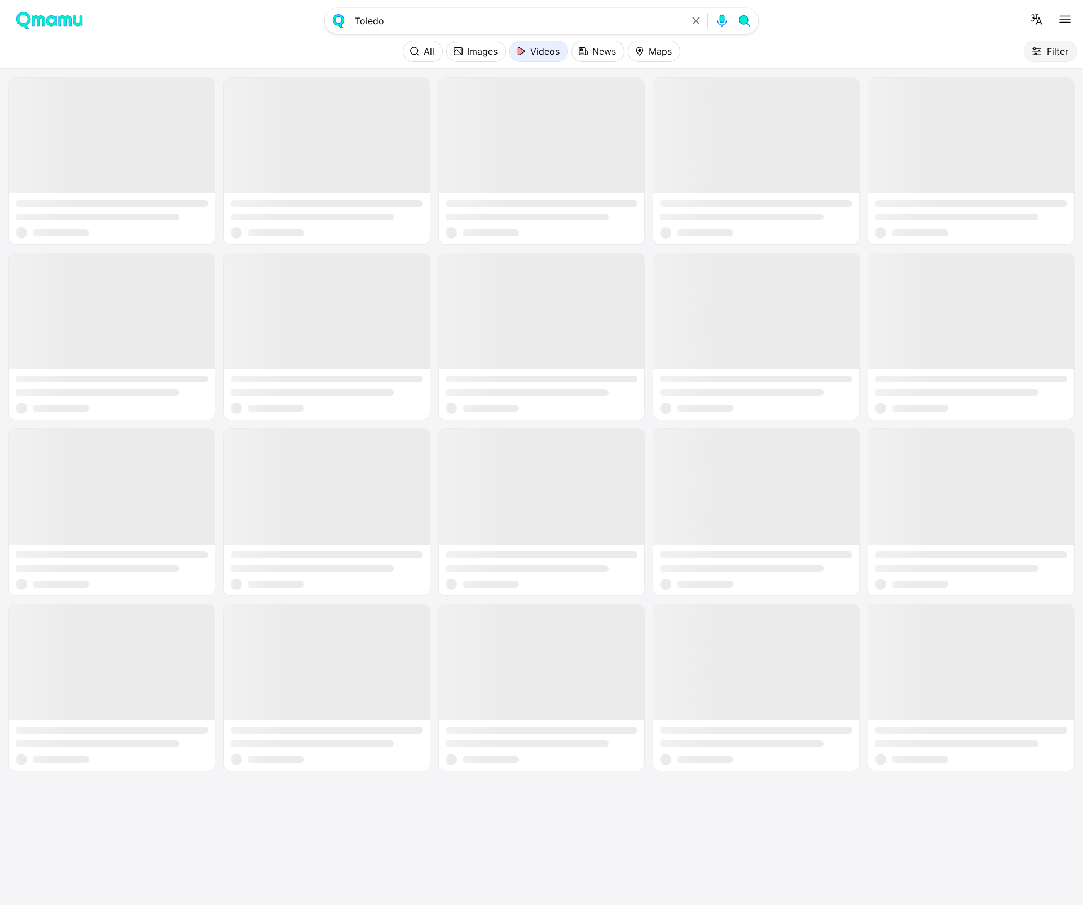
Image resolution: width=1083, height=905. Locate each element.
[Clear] (696, 21)
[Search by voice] (722, 21)
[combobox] (517, 21)
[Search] (744, 21)
